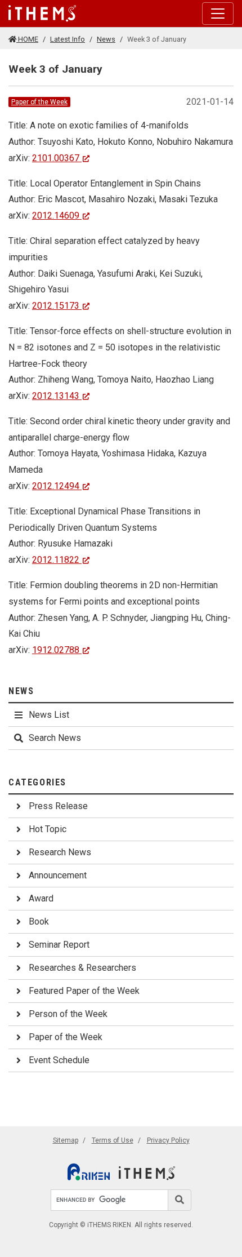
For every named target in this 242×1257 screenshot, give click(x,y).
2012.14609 (55, 215)
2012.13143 (55, 395)
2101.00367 (55, 158)
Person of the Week (68, 1014)
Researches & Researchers (82, 967)
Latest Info (67, 39)
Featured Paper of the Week (84, 990)
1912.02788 (55, 650)
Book (39, 921)
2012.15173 (55, 305)
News (106, 39)
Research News (60, 852)
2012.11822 (55, 559)
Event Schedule (59, 1060)
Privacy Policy (168, 1140)
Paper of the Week (39, 102)
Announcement (58, 875)
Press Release (58, 806)
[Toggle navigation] (218, 13)
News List (49, 714)
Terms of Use (112, 1140)
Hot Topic (47, 829)
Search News (55, 737)
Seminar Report (59, 944)
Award (41, 898)
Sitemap (65, 1140)
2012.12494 (55, 486)
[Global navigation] (42, 13)
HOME (27, 39)
